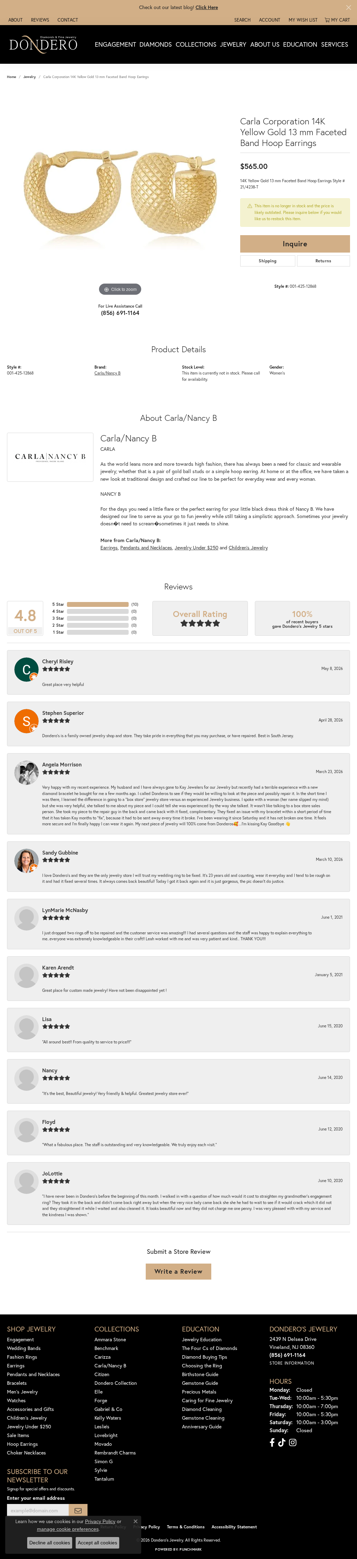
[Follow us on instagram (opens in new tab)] (292, 1442)
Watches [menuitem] (16, 1400)
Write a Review (178, 1271)
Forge (100, 1400)
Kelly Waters (107, 1417)
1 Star (58, 632)
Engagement (115, 44)
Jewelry (233, 44)
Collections (196, 44)
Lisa (47, 1019)
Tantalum (104, 1478)
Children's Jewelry (248, 547)
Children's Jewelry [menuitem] (27, 1417)
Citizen (101, 1374)
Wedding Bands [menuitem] (24, 1348)
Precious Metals (199, 1391)
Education (300, 44)
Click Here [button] (207, 7)
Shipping (267, 260)
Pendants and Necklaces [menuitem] (33, 1374)
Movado (103, 1444)
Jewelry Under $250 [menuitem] (29, 1426)
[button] (242, 20)
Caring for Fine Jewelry (207, 1400)
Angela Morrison (62, 764)
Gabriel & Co (108, 1409)
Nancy (49, 1070)
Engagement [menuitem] (20, 1339)
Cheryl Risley (57, 661)
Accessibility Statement (234, 1526)
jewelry (29, 77)
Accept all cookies (97, 1542)
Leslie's (101, 1426)
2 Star (58, 625)
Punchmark (191, 1549)
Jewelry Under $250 (196, 547)
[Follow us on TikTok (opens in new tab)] (282, 1442)
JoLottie (52, 1173)
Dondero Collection (115, 1383)
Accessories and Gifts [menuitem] (30, 1409)
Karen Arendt (58, 967)
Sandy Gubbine (60, 852)
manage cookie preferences (68, 1529)
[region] (120, 193)
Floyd (48, 1121)
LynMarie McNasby (65, 909)
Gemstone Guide (200, 1383)
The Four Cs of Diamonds (209, 1348)
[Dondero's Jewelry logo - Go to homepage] (44, 44)
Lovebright (105, 1435)
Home (11, 77)
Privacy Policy (146, 1526)
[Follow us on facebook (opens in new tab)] (272, 1442)
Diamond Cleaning (202, 1409)
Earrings (109, 547)
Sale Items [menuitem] (18, 1435)
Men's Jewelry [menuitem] (22, 1391)
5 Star (58, 604)
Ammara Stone (110, 1339)
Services (334, 44)
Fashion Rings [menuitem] (22, 1356)
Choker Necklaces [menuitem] (26, 1452)
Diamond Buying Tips (204, 1356)
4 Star (58, 611)
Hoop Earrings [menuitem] (22, 1444)
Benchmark (106, 1348)
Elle (98, 1391)
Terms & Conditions (186, 1526)
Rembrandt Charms (115, 1452)
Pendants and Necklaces (146, 547)
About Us (265, 44)
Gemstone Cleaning (203, 1417)
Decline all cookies (49, 1542)
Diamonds (155, 44)
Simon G (103, 1461)
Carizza (102, 1356)
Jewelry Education (202, 1339)
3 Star (58, 618)
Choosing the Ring (202, 1365)
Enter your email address (36, 1498)
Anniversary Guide (201, 1426)
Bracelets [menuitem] (17, 1383)
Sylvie (100, 1470)
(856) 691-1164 (120, 312)
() (134, 604)
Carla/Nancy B (107, 373)
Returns (324, 260)
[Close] (348, 7)
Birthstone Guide (200, 1374)
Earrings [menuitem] (16, 1365)
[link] (15, 20)
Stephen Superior (63, 712)
